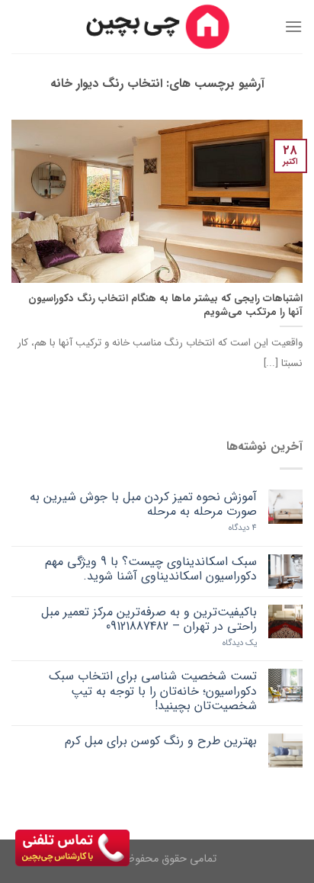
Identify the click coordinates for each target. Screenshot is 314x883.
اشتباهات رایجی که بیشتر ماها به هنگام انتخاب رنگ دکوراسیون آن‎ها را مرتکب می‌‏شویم (165, 305)
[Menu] (293, 26)
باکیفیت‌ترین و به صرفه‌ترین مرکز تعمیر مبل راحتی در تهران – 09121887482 (149, 619)
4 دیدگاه (243, 528)
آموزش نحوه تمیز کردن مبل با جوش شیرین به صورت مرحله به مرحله (143, 504)
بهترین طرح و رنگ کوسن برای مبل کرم (161, 741)
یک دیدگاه (240, 643)
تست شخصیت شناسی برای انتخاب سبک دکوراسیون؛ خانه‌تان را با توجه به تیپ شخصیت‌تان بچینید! (153, 691)
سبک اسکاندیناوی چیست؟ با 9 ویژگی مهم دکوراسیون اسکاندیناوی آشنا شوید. (151, 568)
